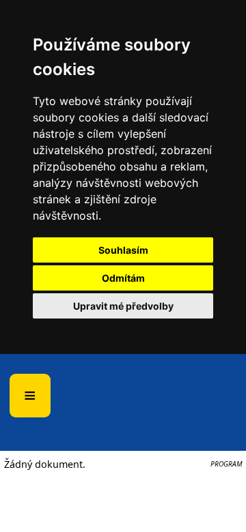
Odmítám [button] (123, 278)
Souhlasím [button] (123, 250)
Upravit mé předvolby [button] (123, 306)
